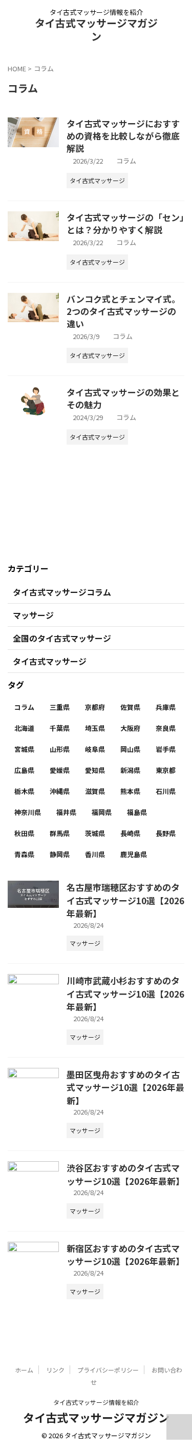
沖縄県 (60, 791)
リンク (55, 1369)
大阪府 (130, 728)
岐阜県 (95, 749)
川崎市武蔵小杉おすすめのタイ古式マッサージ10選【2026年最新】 (125, 993)
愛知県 (95, 770)
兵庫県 (166, 707)
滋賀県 (95, 791)
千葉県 (60, 728)
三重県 (60, 707)
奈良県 (166, 728)
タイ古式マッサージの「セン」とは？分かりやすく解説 (125, 223)
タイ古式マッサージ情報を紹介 (96, 1402)
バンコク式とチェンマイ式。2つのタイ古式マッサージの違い (123, 311)
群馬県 (60, 833)
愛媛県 (60, 770)
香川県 (95, 854)
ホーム (24, 1369)
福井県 (66, 812)
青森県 (24, 854)
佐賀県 (130, 707)
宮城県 (24, 749)
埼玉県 (95, 728)
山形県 (60, 749)
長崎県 (130, 833)
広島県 (24, 770)
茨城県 (95, 833)
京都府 (95, 707)
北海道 (24, 728)
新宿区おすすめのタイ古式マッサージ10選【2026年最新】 (125, 1255)
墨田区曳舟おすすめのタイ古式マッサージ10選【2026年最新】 (125, 1087)
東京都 (166, 770)
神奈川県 (27, 812)
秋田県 (24, 833)
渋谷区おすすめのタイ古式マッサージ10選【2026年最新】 (125, 1174)
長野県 (166, 833)
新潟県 (130, 770)
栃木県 (24, 791)
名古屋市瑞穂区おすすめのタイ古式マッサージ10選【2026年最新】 (125, 900)
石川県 (166, 791)
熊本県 (130, 791)
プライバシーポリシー (108, 1369)
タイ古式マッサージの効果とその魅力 (123, 398)
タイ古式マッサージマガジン (96, 29)
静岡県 (60, 854)
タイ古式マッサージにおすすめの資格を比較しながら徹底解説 (123, 135)
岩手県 (166, 749)
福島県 (137, 812)
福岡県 (102, 812)
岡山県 (130, 749)
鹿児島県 (133, 854)
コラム (126, 161)
